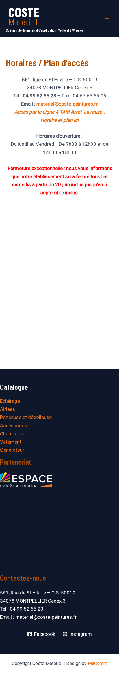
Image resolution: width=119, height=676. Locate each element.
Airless (7, 409)
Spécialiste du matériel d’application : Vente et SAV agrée (44, 30)
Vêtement (10, 442)
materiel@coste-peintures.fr (67, 104)
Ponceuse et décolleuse (26, 417)
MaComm (97, 663)
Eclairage (10, 401)
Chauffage (11, 434)
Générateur (12, 450)
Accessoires (13, 425)
